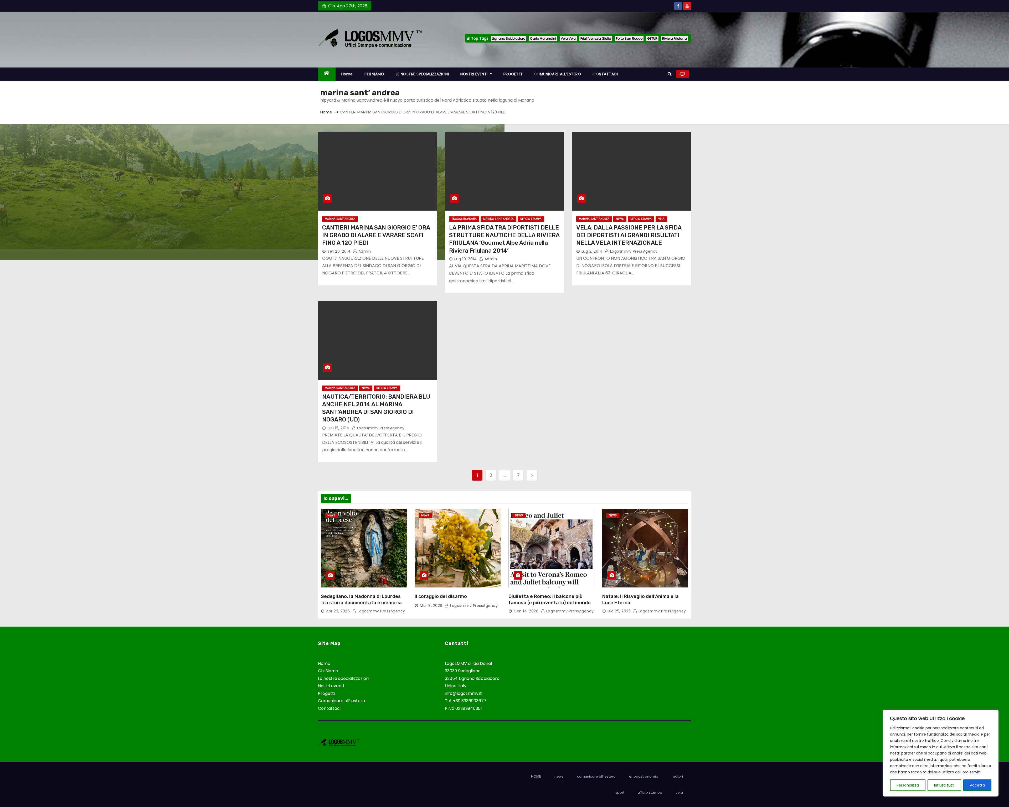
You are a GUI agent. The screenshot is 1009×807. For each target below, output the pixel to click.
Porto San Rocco (629, 38)
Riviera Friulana (674, 38)
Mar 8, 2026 (431, 605)
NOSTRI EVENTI (474, 74)
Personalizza (908, 785)
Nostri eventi (331, 686)
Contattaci (329, 708)
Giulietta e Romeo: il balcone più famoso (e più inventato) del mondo (549, 599)
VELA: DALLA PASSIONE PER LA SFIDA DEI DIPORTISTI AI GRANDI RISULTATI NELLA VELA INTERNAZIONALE (628, 235)
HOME (536, 776)
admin (364, 251)
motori (677, 776)
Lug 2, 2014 (592, 251)
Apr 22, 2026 (338, 611)
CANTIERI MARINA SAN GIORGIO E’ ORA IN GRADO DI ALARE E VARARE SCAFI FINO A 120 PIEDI (376, 235)
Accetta (977, 785)
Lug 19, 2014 (465, 259)
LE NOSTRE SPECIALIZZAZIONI (422, 74)
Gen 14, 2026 (526, 611)
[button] (670, 74)
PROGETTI (512, 74)
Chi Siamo (328, 671)
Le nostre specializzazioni (343, 678)
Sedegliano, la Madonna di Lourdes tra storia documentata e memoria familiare (361, 602)
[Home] (327, 74)
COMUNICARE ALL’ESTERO (557, 74)
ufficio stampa (531, 219)
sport (619, 792)
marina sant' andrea (340, 219)
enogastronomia (464, 219)
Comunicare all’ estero (341, 701)
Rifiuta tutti (944, 785)
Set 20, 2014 (339, 251)
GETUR (652, 38)
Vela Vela (568, 38)
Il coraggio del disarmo (441, 596)
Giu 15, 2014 (338, 428)
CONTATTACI (605, 74)
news (620, 219)
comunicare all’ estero (596, 776)
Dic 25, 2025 (619, 611)
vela (661, 219)
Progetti (326, 693)
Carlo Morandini (543, 38)
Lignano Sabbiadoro (508, 38)
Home (347, 74)
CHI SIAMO (374, 74)
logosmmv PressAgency (633, 251)
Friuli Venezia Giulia (595, 38)
